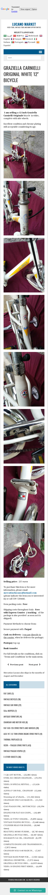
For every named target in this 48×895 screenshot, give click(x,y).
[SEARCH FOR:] (24, 57)
